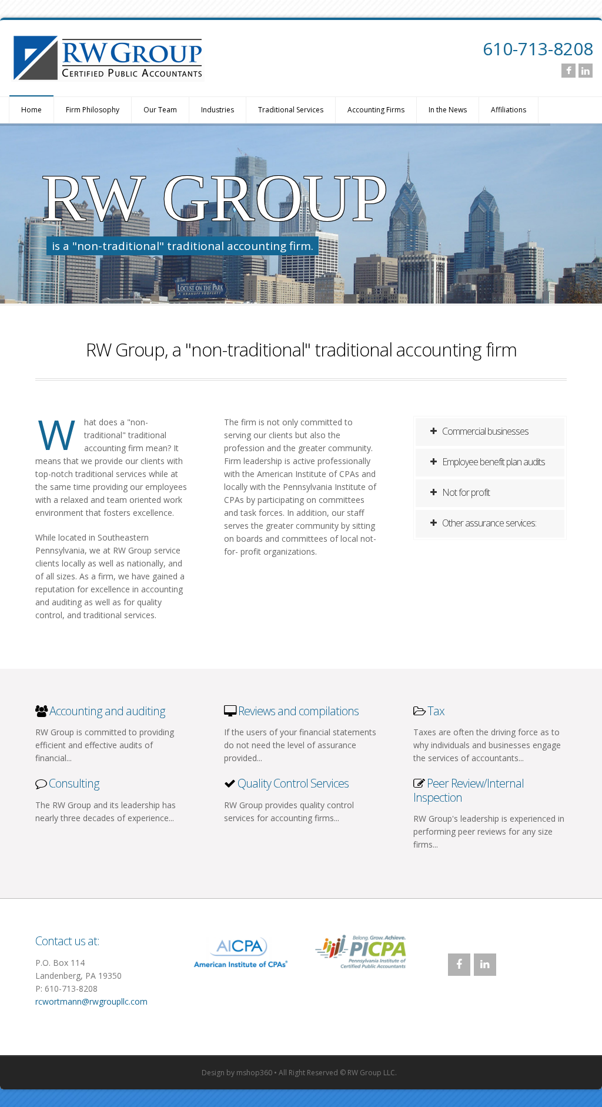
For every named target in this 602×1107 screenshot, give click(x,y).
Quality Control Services (293, 783)
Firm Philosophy (92, 110)
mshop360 (254, 1073)
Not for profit (465, 492)
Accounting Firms (375, 110)
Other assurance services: (488, 522)
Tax (435, 711)
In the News (448, 110)
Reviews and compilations (298, 711)
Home (31, 110)
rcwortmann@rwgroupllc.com (91, 1001)
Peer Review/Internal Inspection (468, 790)
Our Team (160, 110)
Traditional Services (290, 110)
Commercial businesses (484, 431)
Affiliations (508, 110)
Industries (217, 110)
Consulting (72, 783)
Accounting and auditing (107, 711)
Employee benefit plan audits (492, 461)
